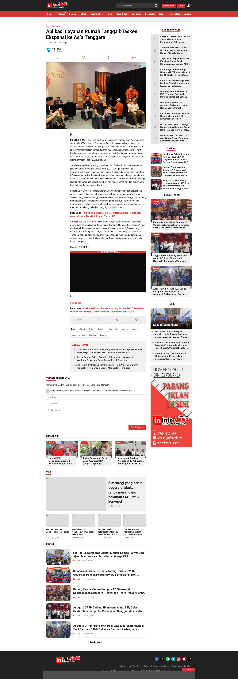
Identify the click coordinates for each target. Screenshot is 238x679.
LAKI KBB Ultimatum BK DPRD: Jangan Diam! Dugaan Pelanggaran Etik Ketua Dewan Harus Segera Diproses (175, 40)
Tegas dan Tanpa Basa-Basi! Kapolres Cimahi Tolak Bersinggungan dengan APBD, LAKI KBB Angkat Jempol (175, 62)
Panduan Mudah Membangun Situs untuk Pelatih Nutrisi (83, 531)
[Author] (49, 50)
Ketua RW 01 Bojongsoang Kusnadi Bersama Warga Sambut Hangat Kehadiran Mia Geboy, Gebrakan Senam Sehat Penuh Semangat (61, 465)
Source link (75, 303)
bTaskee (101, 329)
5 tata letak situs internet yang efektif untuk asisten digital (132, 531)
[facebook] (157, 659)
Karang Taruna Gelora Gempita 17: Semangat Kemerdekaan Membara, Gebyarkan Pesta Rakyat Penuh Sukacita (105, 359)
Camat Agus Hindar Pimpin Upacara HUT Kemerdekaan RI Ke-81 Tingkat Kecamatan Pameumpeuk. (175, 73)
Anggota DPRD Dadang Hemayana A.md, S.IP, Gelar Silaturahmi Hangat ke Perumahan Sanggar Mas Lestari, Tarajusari (107, 366)
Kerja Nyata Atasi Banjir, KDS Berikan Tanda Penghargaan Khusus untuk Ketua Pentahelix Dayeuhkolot (174, 84)
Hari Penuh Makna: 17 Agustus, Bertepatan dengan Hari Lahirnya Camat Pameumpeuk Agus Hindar (174, 106)
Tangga (92, 335)
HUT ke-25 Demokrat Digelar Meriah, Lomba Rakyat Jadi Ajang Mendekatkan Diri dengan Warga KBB (108, 554)
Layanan (124, 329)
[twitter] (162, 659)
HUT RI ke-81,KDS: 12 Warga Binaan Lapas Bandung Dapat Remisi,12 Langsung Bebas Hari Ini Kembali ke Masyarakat (175, 129)
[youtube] (184, 659)
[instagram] (179, 659)
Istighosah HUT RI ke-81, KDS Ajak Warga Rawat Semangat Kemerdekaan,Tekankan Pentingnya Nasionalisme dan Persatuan (175, 141)
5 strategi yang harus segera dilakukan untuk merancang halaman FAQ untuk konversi (125, 492)
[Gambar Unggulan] (96, 95)
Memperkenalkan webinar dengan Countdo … (57, 531)
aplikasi (81, 329)
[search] (156, 5)
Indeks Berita (96, 642)
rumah (135, 329)
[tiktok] (190, 659)
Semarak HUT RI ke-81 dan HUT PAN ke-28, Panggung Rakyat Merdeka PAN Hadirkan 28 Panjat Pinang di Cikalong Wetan (174, 53)
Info (58, 26)
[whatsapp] (168, 659)
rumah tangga (78, 335)
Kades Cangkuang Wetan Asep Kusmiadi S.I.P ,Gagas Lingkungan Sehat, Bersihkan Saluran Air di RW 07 (96, 463)
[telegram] (173, 659)
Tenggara (104, 335)
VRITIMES (56, 49)
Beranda (50, 26)
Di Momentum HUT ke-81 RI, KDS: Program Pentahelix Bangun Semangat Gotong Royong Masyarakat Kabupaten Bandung (174, 97)
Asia (91, 329)
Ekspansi (113, 329)
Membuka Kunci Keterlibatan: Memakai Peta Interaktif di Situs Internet (108, 533)
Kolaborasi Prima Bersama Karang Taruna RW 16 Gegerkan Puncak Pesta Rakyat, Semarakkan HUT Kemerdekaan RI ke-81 (109, 351)
